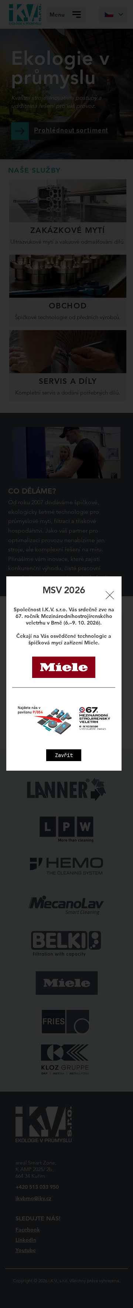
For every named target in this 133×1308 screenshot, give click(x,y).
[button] (64, 755)
